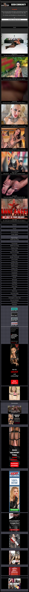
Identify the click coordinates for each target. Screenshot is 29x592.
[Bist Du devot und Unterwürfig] (14, 365)
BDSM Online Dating (14, 239)
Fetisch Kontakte (14, 259)
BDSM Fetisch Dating (14, 245)
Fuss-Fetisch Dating (14, 293)
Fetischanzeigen (15, 243)
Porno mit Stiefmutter (14, 300)
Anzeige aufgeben (14, 234)
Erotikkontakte (14, 275)
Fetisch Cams (14, 291)
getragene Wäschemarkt (14, 257)
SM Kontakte (14, 279)
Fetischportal (14, 281)
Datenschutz (14, 304)
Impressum (14, 224)
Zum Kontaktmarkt (14, 232)
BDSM (14, 288)
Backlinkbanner (14, 302)
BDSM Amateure (14, 266)
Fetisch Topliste (15, 250)
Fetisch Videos (14, 286)
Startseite (14, 228)
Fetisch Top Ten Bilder (14, 252)
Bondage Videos (14, 261)
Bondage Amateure (14, 263)
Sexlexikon (14, 295)
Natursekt (14, 277)
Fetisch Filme (14, 284)
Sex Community (14, 270)
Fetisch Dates (14, 254)
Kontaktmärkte (14, 272)
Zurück (14, 27)
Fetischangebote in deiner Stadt (15, 297)
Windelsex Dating (14, 247)
